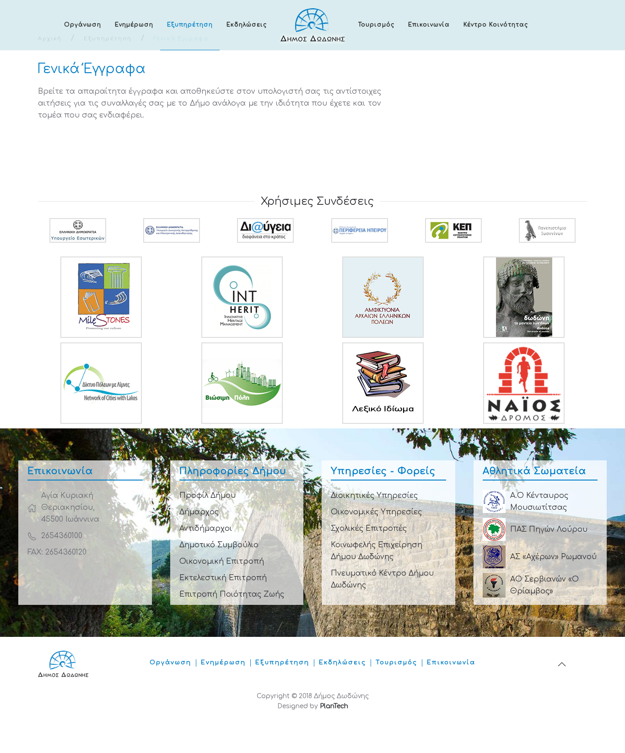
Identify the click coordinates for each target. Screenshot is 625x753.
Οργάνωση (82, 24)
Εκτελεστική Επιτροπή (223, 578)
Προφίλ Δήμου (207, 495)
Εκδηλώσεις (246, 24)
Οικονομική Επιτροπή (221, 561)
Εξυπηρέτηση (190, 24)
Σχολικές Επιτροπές (369, 528)
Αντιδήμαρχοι (205, 528)
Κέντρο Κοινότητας (495, 24)
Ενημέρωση (134, 24)
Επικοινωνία (429, 24)
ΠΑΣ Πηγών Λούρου (548, 529)
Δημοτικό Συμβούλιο (219, 545)
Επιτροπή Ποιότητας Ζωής (231, 594)
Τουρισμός (376, 24)
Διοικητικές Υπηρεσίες (374, 495)
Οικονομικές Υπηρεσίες (376, 512)
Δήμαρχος (199, 512)
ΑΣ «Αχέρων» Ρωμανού (553, 557)
